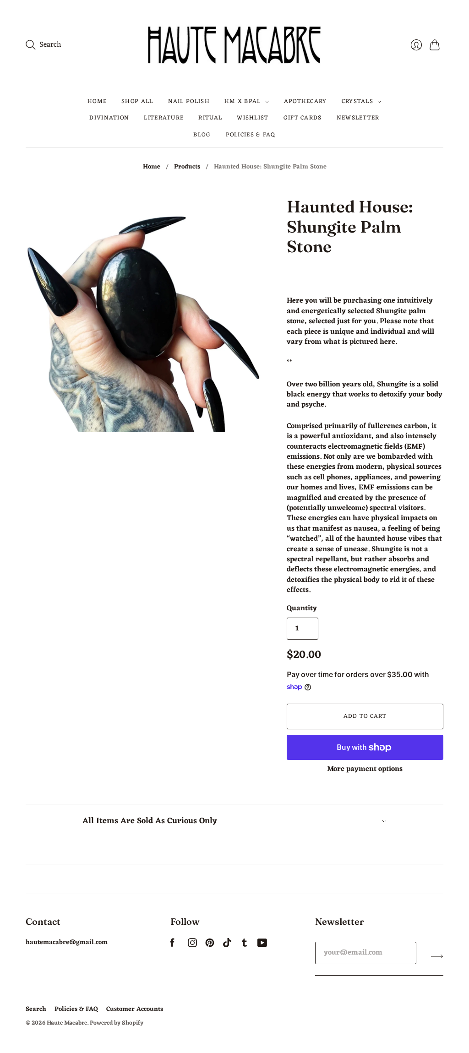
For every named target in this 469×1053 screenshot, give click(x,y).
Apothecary (305, 101)
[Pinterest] (209, 945)
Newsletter (358, 118)
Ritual (210, 118)
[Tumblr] (244, 945)
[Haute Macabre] (234, 44)
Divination (109, 118)
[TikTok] (227, 945)
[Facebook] (172, 945)
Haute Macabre (67, 1023)
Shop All (137, 101)
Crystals (357, 101)
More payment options (365, 769)
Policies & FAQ (251, 135)
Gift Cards (303, 118)
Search (36, 1009)
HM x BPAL (242, 101)
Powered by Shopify (116, 1023)
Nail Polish (189, 101)
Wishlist (252, 118)
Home (97, 101)
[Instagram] (192, 945)
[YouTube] (262, 945)
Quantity (302, 608)
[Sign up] (437, 956)
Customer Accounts (134, 1009)
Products (187, 167)
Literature (164, 118)
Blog (202, 135)
